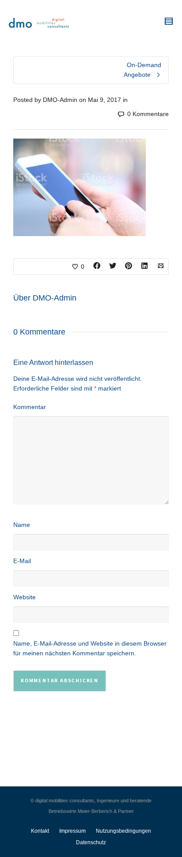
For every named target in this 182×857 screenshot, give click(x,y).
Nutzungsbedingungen (123, 831)
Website (24, 597)
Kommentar (29, 406)
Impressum (72, 831)
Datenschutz (91, 842)
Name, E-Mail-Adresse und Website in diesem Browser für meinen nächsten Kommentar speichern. (90, 648)
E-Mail (22, 560)
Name (21, 524)
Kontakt (40, 831)
